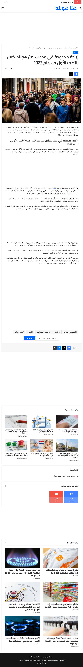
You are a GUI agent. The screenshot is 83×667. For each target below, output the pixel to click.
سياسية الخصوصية (53, 660)
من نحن (21, 660)
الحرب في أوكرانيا (70, 332)
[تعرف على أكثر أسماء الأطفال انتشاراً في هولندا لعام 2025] (41, 445)
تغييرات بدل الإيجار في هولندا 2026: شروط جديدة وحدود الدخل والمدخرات (16, 454)
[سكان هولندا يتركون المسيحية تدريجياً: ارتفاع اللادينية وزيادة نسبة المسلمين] (67, 445)
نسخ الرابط (29, 338)
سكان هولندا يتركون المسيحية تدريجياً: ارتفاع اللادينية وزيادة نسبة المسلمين (68, 455)
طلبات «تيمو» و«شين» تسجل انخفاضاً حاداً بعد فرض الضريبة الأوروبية (62, 571)
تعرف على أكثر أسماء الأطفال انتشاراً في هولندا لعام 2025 (42, 454)
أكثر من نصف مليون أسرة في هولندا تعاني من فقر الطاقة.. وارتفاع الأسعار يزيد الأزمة (61, 641)
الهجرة (29, 332)
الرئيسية (74, 48)
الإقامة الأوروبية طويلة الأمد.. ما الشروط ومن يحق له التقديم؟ (68, 431)
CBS (54, 188)
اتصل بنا (44, 660)
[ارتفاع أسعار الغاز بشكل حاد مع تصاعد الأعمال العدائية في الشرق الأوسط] (22, 626)
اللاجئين (56, 332)
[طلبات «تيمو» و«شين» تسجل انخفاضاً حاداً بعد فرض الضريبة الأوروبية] (60, 558)
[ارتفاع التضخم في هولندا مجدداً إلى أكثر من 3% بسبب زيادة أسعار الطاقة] (60, 592)
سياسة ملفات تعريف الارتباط (33, 660)
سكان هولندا (18, 332)
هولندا (69, 48)
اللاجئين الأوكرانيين (43, 332)
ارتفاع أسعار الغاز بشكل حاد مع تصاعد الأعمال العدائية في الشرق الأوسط (23, 639)
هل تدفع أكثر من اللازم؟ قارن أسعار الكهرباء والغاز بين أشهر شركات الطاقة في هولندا (22, 573)
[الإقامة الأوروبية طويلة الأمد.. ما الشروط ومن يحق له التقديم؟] (67, 421)
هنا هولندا (32, 657)
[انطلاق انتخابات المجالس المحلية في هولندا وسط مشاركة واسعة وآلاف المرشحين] (16, 421)
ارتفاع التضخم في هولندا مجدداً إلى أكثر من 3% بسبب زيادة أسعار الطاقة (61, 605)
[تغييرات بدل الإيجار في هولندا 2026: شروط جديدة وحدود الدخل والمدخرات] (16, 445)
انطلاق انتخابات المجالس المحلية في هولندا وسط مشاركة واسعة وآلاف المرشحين (16, 432)
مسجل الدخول (66, 476)
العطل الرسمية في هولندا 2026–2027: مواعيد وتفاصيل (42, 431)
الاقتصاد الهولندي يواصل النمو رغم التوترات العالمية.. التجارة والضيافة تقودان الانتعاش (24, 607)
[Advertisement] (41, 27)
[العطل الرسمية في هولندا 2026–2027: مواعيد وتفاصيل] (41, 421)
